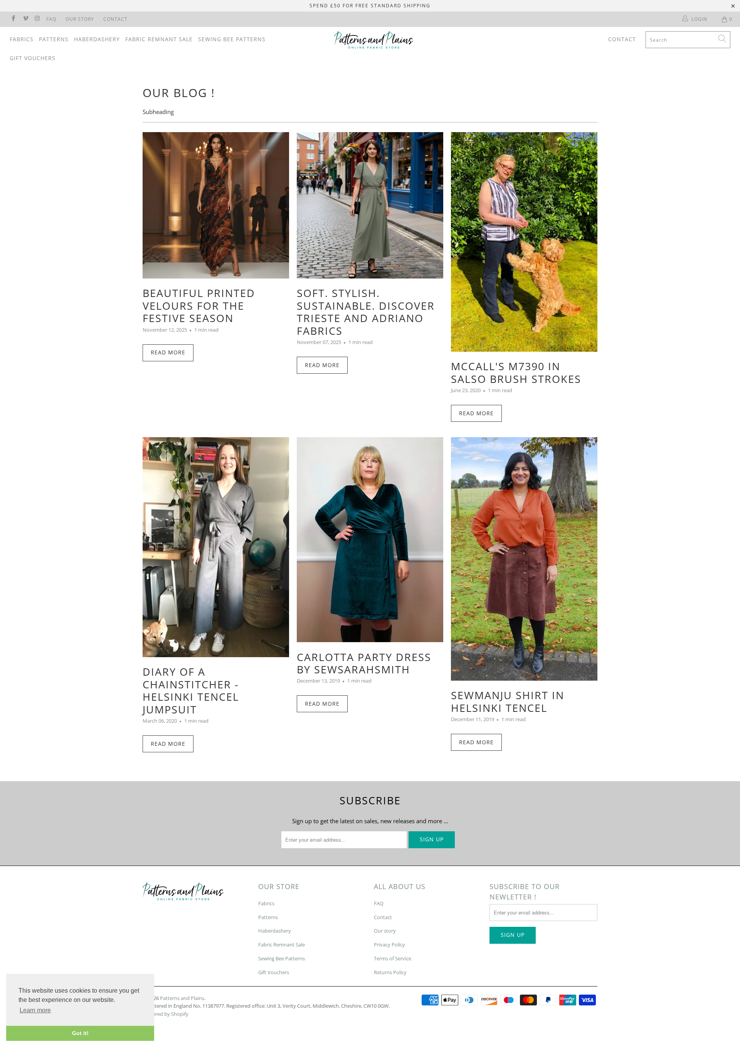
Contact (115, 19)
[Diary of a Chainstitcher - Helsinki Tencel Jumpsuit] (216, 547)
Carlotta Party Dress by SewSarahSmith (364, 663)
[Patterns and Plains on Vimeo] (25, 19)
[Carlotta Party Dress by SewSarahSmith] (370, 539)
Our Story (80, 19)
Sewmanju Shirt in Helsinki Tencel (507, 701)
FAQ (51, 19)
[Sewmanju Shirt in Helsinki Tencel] (524, 559)
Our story (385, 930)
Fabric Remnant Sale (159, 39)
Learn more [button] (35, 1010)
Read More (168, 352)
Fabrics (22, 39)
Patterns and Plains (182, 998)
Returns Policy (390, 972)
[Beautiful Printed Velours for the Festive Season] (216, 205)
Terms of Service (392, 958)
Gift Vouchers (33, 58)
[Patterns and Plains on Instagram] (37, 19)
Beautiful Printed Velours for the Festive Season (199, 305)
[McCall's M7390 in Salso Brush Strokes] (524, 242)
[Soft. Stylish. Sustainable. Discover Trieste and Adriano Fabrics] (370, 205)
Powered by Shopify (165, 1013)
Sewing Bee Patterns (232, 39)
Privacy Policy (389, 944)
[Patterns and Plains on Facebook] (13, 19)
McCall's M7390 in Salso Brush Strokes (516, 372)
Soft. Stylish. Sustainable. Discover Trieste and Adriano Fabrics (366, 311)
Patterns (54, 39)
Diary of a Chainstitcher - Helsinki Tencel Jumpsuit (191, 690)
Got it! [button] (80, 1033)
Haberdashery (97, 39)
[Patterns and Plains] (373, 40)
